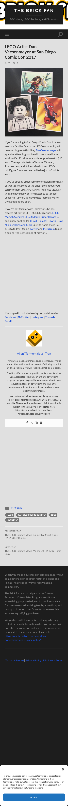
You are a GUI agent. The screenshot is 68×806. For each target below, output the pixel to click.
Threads (50, 317)
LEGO (10, 515)
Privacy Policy (33, 660)
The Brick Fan (34, 10)
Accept (34, 797)
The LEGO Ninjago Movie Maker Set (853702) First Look (33, 551)
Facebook (10, 317)
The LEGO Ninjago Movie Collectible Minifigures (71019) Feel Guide (31, 534)
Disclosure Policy (53, 660)
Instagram (49, 228)
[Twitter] (31, 423)
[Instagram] (36, 423)
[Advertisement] (34, 274)
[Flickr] (40, 423)
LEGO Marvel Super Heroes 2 (41, 216)
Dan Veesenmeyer (46, 150)
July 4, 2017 (11, 63)
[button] (63, 769)
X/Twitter (24, 317)
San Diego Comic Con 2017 (32, 515)
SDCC (53, 515)
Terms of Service (14, 660)
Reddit (9, 321)
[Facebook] (27, 423)
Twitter (34, 228)
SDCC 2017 (16, 508)
